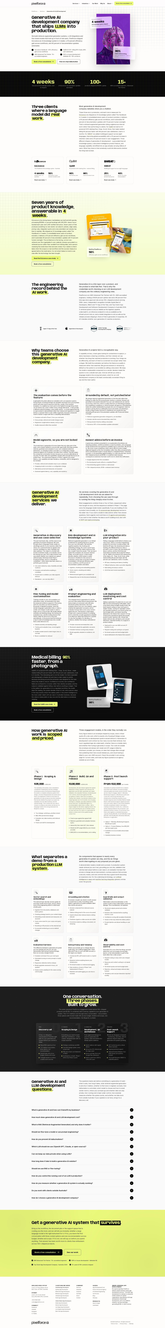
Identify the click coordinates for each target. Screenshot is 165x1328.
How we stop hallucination (68, 61)
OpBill (111, 127)
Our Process (96, 1293)
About (109, 3)
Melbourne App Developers (63, 1291)
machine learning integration (104, 879)
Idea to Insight (96, 1303)
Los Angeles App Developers (63, 1309)
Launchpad (95, 1305)
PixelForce (34, 11)
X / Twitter (34, 1313)
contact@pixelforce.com (38, 1302)
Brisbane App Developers (62, 1293)
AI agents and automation (117, 515)
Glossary (95, 1297)
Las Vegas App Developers (62, 1307)
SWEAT (90, 134)
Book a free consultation (42, 61)
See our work (72, 1252)
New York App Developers (62, 1311)
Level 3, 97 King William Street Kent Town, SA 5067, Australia (40, 1288)
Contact (78, 1297)
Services (75, 3)
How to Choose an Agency (99, 1289)
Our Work (95, 3)
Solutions (78, 1291)
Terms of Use (114, 1323)
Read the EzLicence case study (45, 258)
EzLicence (82, 115)
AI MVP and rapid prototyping (89, 520)
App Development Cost (99, 1287)
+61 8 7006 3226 (36, 1300)
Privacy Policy (123, 1323)
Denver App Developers (62, 1305)
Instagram (34, 1311)
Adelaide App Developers (62, 1295)
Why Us (102, 3)
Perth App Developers (61, 1297)
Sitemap (131, 1323)
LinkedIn (34, 1309)
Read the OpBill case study (43, 704)
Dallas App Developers (61, 1303)
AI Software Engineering (99, 1291)
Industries (85, 3)
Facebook (34, 1307)
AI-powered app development (109, 510)
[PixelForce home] (38, 3)
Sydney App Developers (62, 1289)
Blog (94, 1295)
